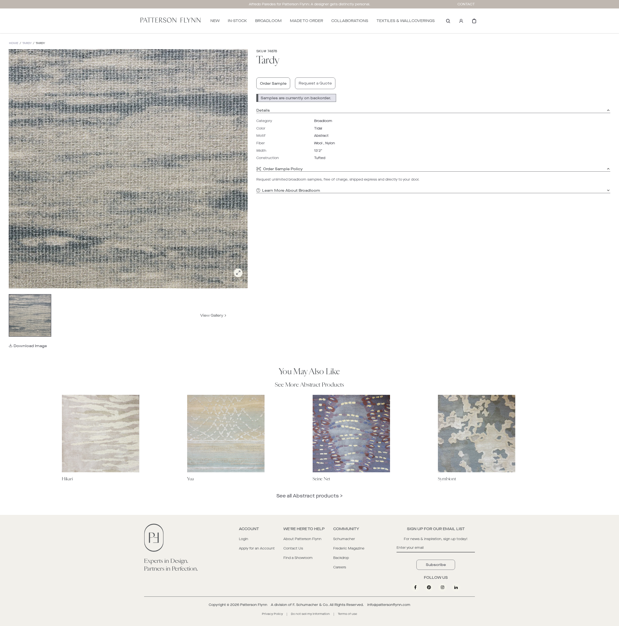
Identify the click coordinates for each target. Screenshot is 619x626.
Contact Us (293, 548)
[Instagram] (442, 587)
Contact (466, 4)
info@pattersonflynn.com (388, 605)
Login (243, 539)
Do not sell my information (310, 614)
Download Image (30, 345)
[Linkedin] (456, 587)
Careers (339, 567)
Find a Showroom (298, 558)
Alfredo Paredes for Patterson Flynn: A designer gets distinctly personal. (309, 4)
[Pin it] (429, 587)
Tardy (27, 43)
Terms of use (347, 614)
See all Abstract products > (309, 496)
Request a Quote (315, 83)
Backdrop (341, 558)
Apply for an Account (257, 548)
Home (13, 43)
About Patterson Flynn (302, 539)
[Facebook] (415, 587)
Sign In (461, 20)
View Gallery (211, 315)
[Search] (448, 20)
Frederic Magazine (348, 548)
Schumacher (344, 539)
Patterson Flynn (253, 605)
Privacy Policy (272, 614)
